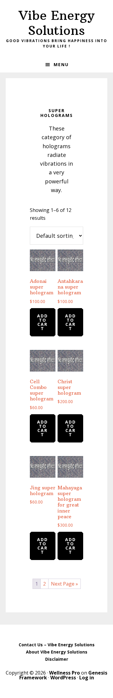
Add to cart (42, 322)
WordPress (63, 677)
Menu (61, 64)
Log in (86, 677)
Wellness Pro (64, 672)
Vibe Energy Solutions (56, 23)
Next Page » (64, 583)
